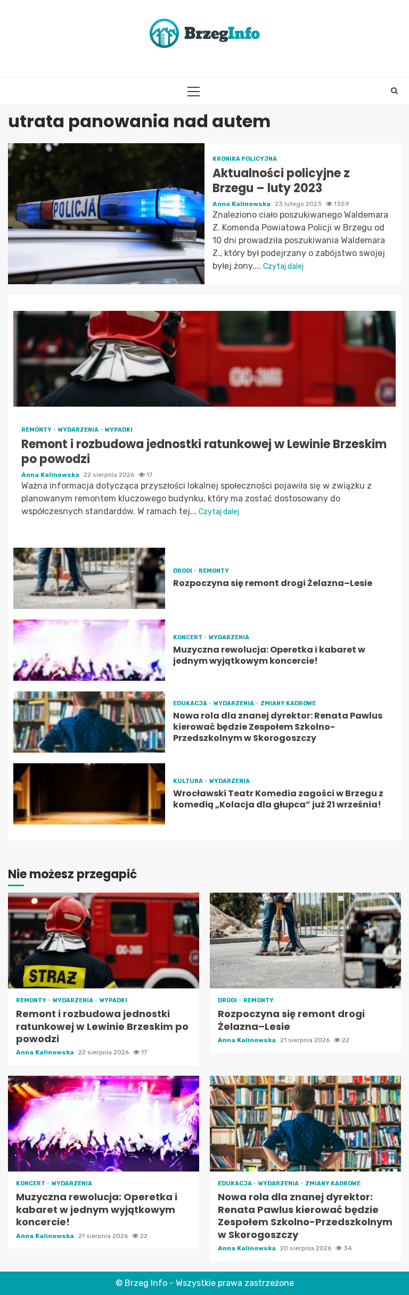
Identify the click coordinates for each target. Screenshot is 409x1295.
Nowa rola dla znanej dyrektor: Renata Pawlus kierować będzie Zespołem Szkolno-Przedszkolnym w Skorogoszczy (89, 722)
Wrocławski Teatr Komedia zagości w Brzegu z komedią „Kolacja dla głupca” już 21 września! (89, 793)
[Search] (394, 91)
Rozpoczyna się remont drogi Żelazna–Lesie (89, 578)
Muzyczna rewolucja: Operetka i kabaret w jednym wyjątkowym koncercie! (89, 650)
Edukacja (190, 703)
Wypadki (119, 430)
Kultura (188, 781)
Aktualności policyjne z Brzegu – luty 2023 (106, 213)
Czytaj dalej (283, 266)
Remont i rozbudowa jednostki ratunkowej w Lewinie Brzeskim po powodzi (204, 359)
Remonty (37, 430)
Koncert (188, 637)
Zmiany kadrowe (288, 703)
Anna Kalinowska (242, 204)
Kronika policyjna (244, 159)
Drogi (183, 571)
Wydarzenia (79, 430)
